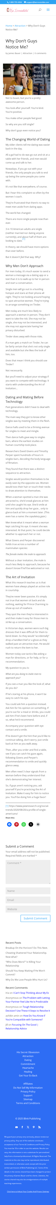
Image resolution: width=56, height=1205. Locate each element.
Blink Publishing (32, 1118)
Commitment (28, 1064)
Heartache (28, 1067)
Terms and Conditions (28, 1103)
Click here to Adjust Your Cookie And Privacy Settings (28, 1191)
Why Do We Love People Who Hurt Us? (26, 979)
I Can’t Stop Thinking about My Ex (31, 992)
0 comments (40, 53)
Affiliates (28, 1083)
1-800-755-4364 (15, 2)
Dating (28, 1060)
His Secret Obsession (28, 1052)
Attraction (20, 25)
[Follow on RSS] (39, 1127)
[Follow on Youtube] (16, 1127)
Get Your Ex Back (28, 1075)
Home (9, 25)
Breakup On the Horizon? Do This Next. (27, 947)
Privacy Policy (28, 1091)
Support (28, 1095)
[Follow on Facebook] (22, 1127)
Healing (28, 1071)
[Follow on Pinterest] (33, 1127)
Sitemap (28, 1099)
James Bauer (14, 53)
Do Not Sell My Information (28, 1087)
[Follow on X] (28, 1127)
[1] (7, 806)
